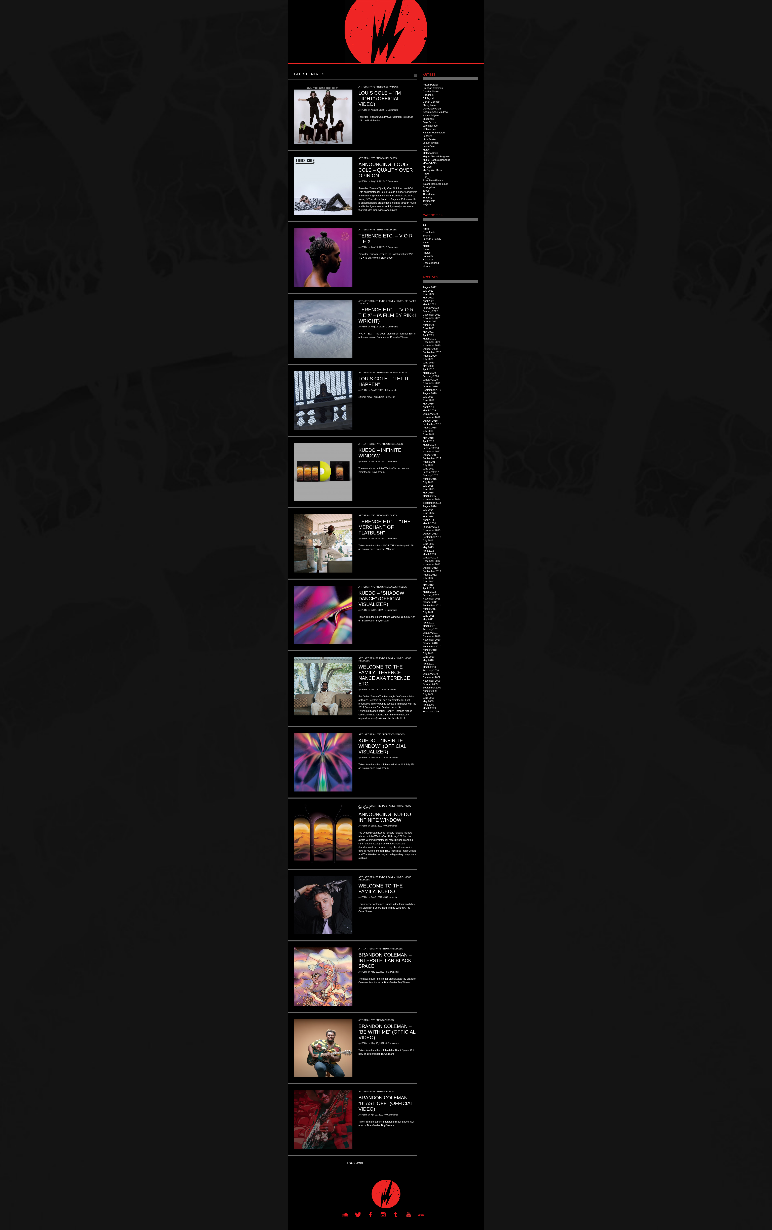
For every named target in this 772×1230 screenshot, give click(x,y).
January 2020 (430, 379)
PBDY (364, 110)
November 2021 (431, 318)
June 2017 (428, 468)
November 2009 (431, 680)
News (380, 158)
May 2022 (428, 297)
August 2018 (430, 427)
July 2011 (428, 612)
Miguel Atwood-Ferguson (436, 156)
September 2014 (432, 502)
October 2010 (430, 643)
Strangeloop (429, 187)
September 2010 (432, 646)
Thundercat (429, 194)
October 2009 (430, 684)
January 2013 (430, 557)
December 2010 (431, 636)
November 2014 (431, 499)
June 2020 (428, 362)
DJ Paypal (428, 98)
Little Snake (429, 139)
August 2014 (430, 506)
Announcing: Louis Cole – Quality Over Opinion (385, 170)
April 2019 (428, 407)
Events (426, 235)
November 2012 (431, 564)
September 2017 (432, 458)
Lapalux (427, 136)
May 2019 (428, 403)
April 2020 (428, 369)
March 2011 (429, 626)
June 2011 (428, 615)
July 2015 (428, 485)
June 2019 (428, 400)
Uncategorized (431, 263)
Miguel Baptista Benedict (436, 160)
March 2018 (429, 444)
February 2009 (431, 711)
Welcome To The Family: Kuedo (380, 888)
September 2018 (432, 424)
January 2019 (430, 414)
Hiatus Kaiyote (431, 115)
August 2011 (429, 609)
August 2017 (430, 461)
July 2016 (428, 482)
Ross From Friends (433, 180)
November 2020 (431, 345)
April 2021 (428, 335)
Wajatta (427, 204)
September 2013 (432, 537)
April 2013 (428, 550)
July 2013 (428, 540)
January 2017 (430, 475)
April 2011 (428, 622)
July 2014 (428, 509)
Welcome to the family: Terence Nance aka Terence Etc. (384, 675)
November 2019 (431, 383)
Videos (394, 87)
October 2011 (430, 602)
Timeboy (427, 197)
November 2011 (431, 598)
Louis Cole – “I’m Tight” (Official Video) (379, 98)
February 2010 (431, 670)
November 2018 (431, 417)
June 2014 (428, 513)
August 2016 (430, 479)
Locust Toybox (430, 142)
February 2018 (431, 448)
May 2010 (428, 660)
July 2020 (428, 359)
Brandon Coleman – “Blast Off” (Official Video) (385, 1103)
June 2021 (428, 328)
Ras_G (426, 177)
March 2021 (429, 338)
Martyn (426, 149)
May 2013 (428, 547)
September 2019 (432, 390)
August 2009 (430, 691)
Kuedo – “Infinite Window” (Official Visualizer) (382, 746)
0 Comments (392, 110)
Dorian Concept (431, 101)
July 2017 (428, 465)
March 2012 (429, 591)
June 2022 (428, 294)
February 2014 (431, 526)
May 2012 (428, 585)
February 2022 (431, 307)
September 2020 (432, 352)
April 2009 (428, 704)
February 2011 (431, 629)
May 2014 (428, 516)
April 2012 (428, 588)
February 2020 (431, 376)
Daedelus (428, 95)
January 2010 (430, 674)
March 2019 (429, 410)
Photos (426, 252)
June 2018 (428, 434)
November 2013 (431, 530)
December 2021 (431, 314)
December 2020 (431, 342)
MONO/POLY (430, 163)
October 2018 (430, 420)
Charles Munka (431, 91)
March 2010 (429, 667)
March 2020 (429, 372)
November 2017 (431, 451)
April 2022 (428, 301)
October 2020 (430, 349)
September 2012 (432, 571)
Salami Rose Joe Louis (435, 184)
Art (360, 301)
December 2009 (431, 677)
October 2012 (430, 568)
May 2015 (428, 492)
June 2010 (428, 656)
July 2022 (428, 290)
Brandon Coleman (433, 88)
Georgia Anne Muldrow (435, 112)
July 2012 (428, 578)
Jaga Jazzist (429, 122)
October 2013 (430, 533)
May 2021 (428, 331)
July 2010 (428, 653)
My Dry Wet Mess (432, 170)
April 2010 (428, 663)
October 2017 (430, 455)
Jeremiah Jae (430, 125)
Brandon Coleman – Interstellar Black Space (385, 960)
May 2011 (428, 619)
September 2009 (432, 687)
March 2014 (429, 523)
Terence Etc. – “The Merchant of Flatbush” (384, 527)
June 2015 (428, 489)
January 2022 (430, 311)
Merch (426, 246)
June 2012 (428, 581)
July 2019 (428, 396)
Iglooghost (428, 119)
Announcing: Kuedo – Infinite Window (386, 817)
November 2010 (431, 639)
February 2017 (431, 472)
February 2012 (431, 595)
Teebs (426, 190)
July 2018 (428, 431)
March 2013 (429, 554)
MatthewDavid (430, 153)
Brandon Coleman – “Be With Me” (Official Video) (386, 1032)
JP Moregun (429, 129)
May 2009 (428, 701)
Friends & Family (385, 301)
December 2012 (431, 561)
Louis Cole (429, 146)
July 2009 (428, 694)
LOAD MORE (355, 1163)
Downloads (429, 232)
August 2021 (430, 325)
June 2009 (428, 698)
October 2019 (430, 386)
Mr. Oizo (427, 166)
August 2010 (430, 650)
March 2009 (429, 708)
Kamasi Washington (434, 132)
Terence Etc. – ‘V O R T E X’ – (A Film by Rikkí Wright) (387, 315)
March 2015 (429, 496)
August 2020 (430, 355)
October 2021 (430, 321)
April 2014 (428, 520)
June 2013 (428, 544)
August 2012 (430, 574)
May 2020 (428, 366)
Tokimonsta (429, 201)
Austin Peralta (430, 84)
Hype (372, 87)
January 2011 (430, 633)
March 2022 (429, 304)
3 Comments (390, 897)
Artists (363, 87)
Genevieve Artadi (432, 108)
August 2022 (430, 287)
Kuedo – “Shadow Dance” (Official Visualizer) (381, 598)
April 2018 (428, 441)
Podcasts (428, 256)
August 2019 (430, 393)
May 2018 (428, 437)
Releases (382, 87)
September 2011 (432, 605)
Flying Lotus (429, 105)
